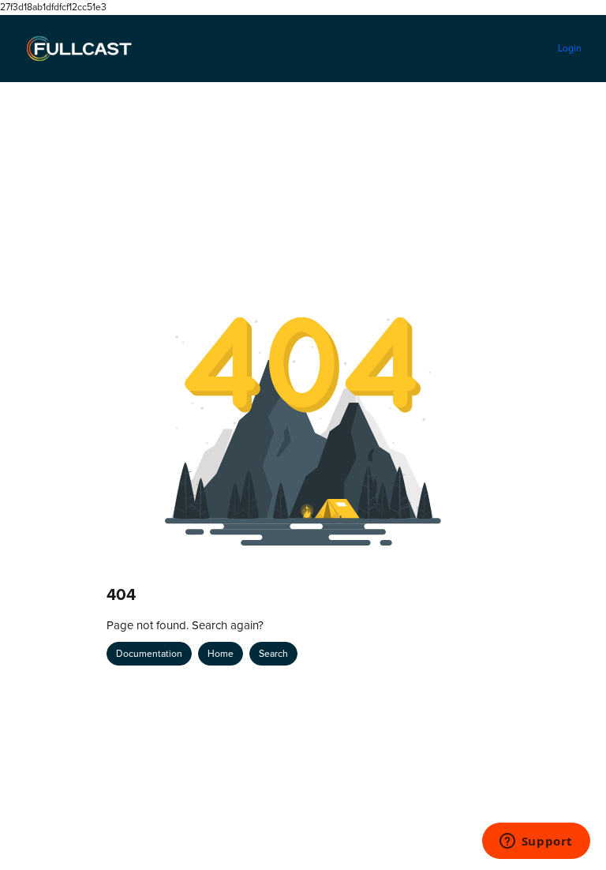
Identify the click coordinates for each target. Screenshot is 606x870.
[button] (570, 830)
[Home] (79, 49)
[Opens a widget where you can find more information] (535, 842)
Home (221, 653)
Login (570, 47)
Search (273, 653)
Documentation (149, 653)
